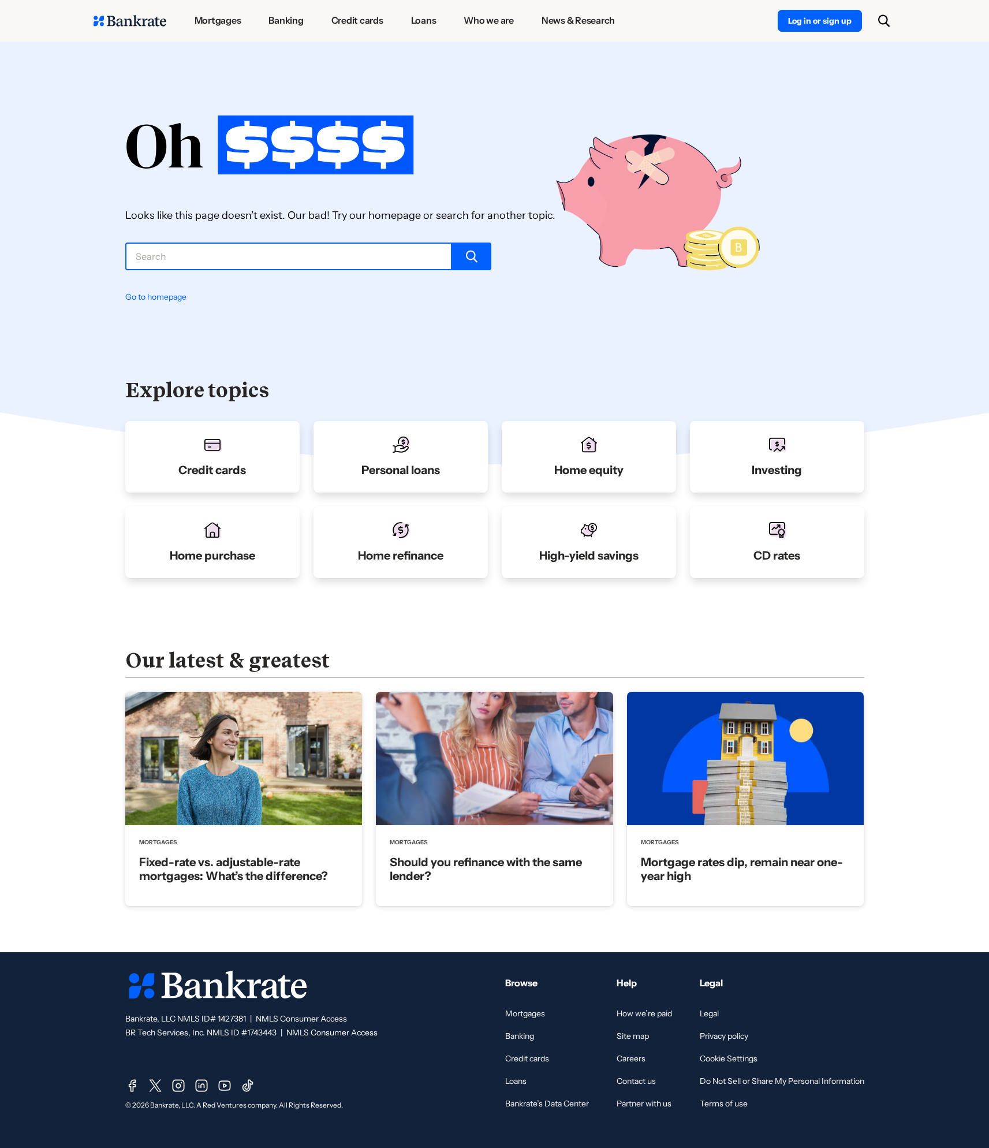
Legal (709, 1013)
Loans (516, 1081)
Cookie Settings (728, 1058)
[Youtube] (225, 1086)
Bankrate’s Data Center (547, 1103)
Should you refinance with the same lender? (486, 869)
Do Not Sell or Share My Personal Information (782, 1081)
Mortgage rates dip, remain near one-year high (742, 869)
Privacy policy (724, 1036)
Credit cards (527, 1058)
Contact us (636, 1081)
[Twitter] (155, 1086)
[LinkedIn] (201, 1086)
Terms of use (724, 1103)
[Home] (130, 21)
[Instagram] (178, 1086)
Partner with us (644, 1103)
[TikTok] (248, 1086)
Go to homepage (155, 297)
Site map (633, 1036)
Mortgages (525, 1013)
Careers (631, 1058)
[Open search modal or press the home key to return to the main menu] (884, 20)
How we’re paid (644, 1013)
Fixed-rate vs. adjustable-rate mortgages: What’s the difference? (233, 869)
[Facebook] (132, 1086)
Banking (519, 1036)
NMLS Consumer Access (301, 1018)
